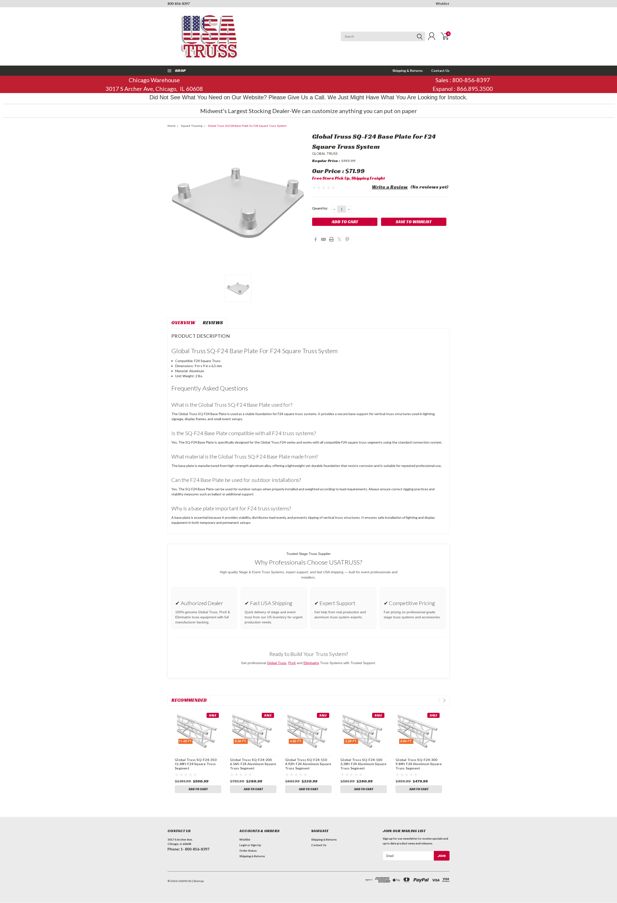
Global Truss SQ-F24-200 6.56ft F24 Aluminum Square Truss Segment (253, 764)
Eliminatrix (311, 663)
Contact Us (440, 70)
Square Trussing (191, 126)
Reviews (213, 322)
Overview (183, 322)
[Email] (323, 239)
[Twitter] (339, 239)
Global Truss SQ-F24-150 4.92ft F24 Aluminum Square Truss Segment (308, 764)
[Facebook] (315, 239)
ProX (292, 663)
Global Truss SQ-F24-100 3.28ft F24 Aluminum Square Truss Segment (363, 764)
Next (444, 700)
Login (243, 845)
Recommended (189, 700)
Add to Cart (198, 789)
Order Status (248, 850)
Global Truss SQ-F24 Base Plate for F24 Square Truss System (247, 126)
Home (171, 126)
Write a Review (390, 187)
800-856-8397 (179, 3)
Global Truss (276, 663)
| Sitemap (198, 881)
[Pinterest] (347, 239)
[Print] (331, 239)
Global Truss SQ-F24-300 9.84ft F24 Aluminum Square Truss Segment (419, 764)
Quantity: (320, 208)
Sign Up (256, 845)
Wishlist (442, 3)
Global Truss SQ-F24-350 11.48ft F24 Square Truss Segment (195, 764)
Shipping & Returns (407, 70)
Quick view (198, 731)
